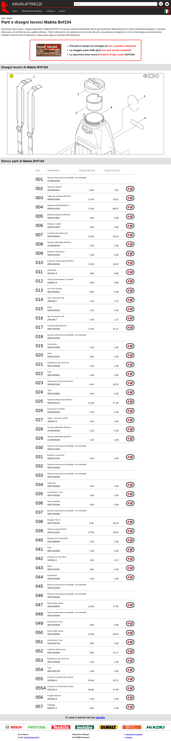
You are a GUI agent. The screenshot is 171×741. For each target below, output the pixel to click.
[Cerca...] (160, 3)
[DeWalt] (109, 728)
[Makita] (61, 728)
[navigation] (82, 11)
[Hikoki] (156, 728)
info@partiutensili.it (31, 737)
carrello (100, 717)
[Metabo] (85, 728)
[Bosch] (14, 728)
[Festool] (38, 728)
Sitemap (129, 737)
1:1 (151, 76)
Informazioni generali (134, 734)
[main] (85, 369)
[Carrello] (167, 4)
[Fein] (132, 728)
